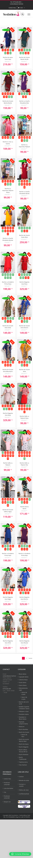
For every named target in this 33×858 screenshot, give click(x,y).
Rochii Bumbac (23, 729)
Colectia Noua (23, 680)
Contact (21, 776)
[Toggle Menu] (28, 14)
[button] (20, 854)
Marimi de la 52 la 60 (24, 703)
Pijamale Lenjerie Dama (23, 723)
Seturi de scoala (24, 698)
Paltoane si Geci (24, 711)
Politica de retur (24, 790)
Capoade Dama (23, 677)
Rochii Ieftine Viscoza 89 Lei (23, 751)
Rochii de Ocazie (24, 732)
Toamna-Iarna (23, 762)
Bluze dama (22, 674)
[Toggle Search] (22, 14)
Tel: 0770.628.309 (15, 2)
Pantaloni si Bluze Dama (22, 718)
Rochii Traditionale (22, 758)
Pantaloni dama (24, 714)
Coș (5, 792)
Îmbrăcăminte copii (23, 689)
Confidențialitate (24, 794)
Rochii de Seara (24, 744)
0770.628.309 (7, 689)
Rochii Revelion (23, 754)
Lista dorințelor (8, 788)
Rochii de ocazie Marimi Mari (24, 740)
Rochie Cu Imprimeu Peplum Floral (7, 190)
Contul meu (7, 779)
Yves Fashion (23, 765)
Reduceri (21, 726)
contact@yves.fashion (16, 4)
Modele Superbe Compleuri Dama (24, 707)
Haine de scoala (24, 693)
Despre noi (7, 802)
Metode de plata (24, 780)
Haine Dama (22, 685)
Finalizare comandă (7, 783)
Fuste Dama (22, 682)
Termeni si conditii (22, 785)
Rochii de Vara (24, 735)
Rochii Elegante (23, 747)
